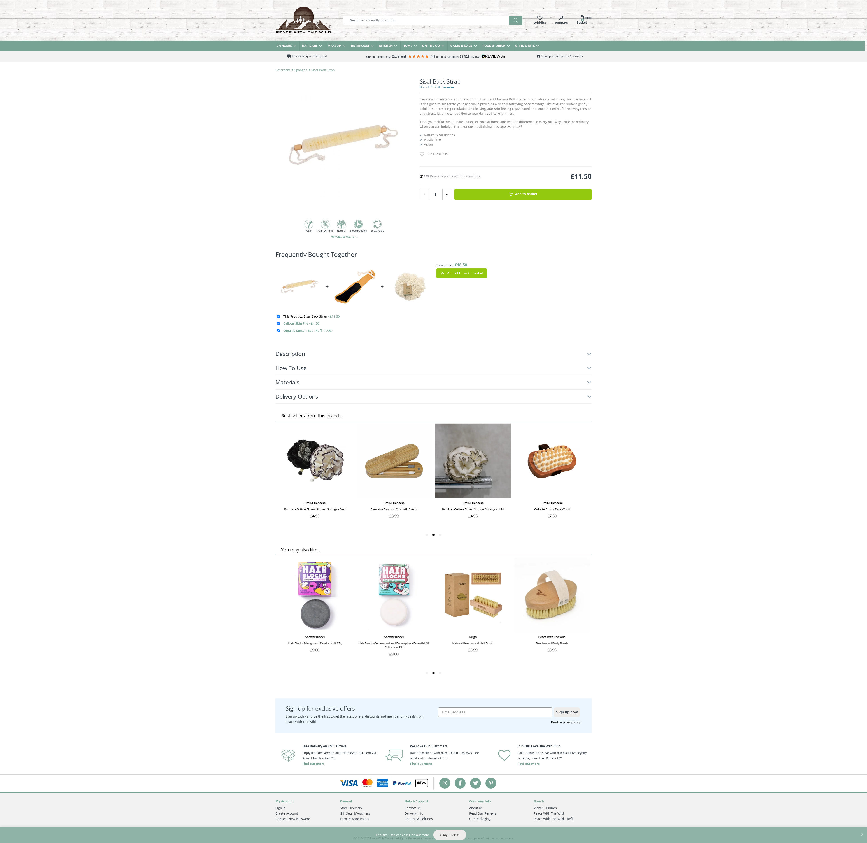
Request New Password (292, 819)
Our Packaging (480, 819)
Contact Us (413, 808)
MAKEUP (334, 46)
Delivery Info (414, 813)
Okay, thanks (449, 835)
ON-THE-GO (431, 46)
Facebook (460, 783)
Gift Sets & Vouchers (355, 813)
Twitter (475, 783)
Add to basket (526, 194)
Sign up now (567, 712)
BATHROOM (360, 46)
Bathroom (282, 70)
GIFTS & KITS (525, 46)
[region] (433, 835)
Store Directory (351, 808)
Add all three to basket (464, 273)
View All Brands (545, 808)
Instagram (444, 783)
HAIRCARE (310, 46)
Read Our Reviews (482, 813)
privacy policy (571, 722)
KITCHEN (386, 46)
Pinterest (491, 783)
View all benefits (342, 237)
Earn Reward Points (354, 819)
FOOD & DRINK (493, 46)
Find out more (313, 764)
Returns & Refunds (419, 819)
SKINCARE (284, 46)
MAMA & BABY (461, 46)
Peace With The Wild (549, 813)
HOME (407, 46)
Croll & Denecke (442, 87)
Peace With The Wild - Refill (554, 819)
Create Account (286, 813)
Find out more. (419, 835)
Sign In (280, 808)
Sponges (300, 70)
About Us (476, 808)
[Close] (862, 830)
